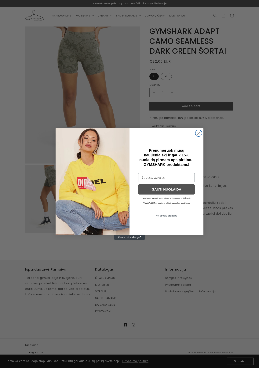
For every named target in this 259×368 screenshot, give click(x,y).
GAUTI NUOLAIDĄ (166, 189)
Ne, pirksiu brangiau (166, 215)
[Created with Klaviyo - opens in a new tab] (129, 237)
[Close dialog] (198, 133)
